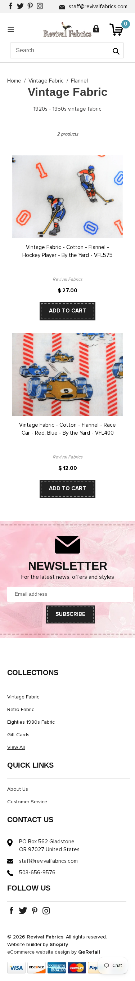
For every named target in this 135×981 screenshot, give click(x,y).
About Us (17, 789)
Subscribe (70, 614)
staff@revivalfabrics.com (98, 6)
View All (16, 747)
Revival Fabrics (45, 937)
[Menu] (12, 29)
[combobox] (67, 50)
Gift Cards (18, 734)
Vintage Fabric (46, 81)
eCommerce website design (38, 952)
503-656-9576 (37, 872)
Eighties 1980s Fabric (31, 722)
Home (14, 81)
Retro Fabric (20, 709)
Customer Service (27, 801)
